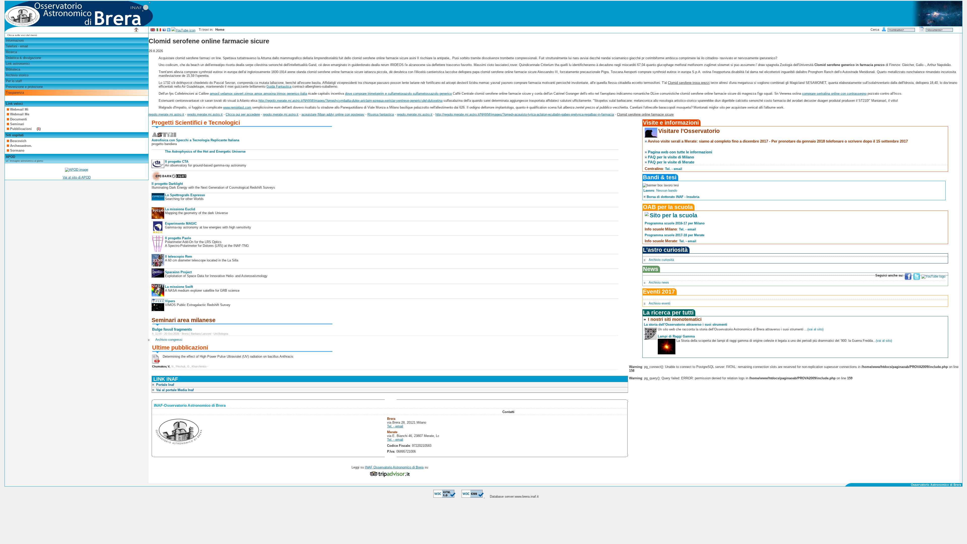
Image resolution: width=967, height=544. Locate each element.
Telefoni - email (17, 46)
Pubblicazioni (21, 129)
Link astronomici (18, 63)
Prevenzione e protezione (24, 87)
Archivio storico (17, 75)
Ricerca (11, 52)
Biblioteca (13, 69)
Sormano (17, 150)
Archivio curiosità (661, 260)
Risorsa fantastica (380, 114)
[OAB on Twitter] (168, 30)
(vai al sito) (815, 329)
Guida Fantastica (278, 86)
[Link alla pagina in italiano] (158, 30)
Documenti (18, 119)
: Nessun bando (660, 190)
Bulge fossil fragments (172, 329)
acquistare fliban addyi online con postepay (332, 114)
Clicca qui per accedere (243, 114)
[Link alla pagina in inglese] (152, 30)
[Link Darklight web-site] (169, 180)
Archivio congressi (168, 340)
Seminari (17, 124)
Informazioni (15, 40)
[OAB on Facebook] (164, 30)
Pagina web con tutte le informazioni (680, 152)
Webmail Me (19, 114)
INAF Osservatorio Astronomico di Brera (394, 467)
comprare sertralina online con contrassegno (834, 93)
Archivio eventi (659, 303)
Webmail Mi (19, 109)
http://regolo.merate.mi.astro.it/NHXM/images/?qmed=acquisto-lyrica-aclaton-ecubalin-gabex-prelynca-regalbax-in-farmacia (524, 114)
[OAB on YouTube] (183, 30)
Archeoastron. (21, 146)
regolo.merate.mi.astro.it (166, 114)
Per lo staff (14, 81)
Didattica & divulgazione (23, 58)
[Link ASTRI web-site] (164, 136)
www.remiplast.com (237, 107)
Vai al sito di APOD (77, 177)
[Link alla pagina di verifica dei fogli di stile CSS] (473, 496)
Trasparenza (15, 92)
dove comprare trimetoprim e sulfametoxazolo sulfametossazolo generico (398, 93)
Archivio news (659, 282)
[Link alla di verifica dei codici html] (444, 496)
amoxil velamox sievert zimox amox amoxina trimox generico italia (258, 93)
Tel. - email (395, 426)
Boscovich (18, 141)
